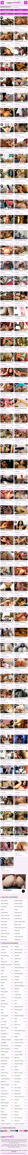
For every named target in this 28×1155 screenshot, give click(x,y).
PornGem (4, 532)
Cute (17, 45)
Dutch (7, 994)
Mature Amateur (21, 949)
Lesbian (7, 949)
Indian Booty (18, 939)
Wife (7, 1009)
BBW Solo (21, 1057)
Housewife (18, 152)
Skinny (3, 641)
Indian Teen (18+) (5, 915)
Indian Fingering (19, 900)
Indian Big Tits (18, 915)
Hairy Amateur (7, 1045)
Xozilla (17, 502)
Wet (21, 1084)
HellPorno (4, 777)
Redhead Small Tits (7, 1123)
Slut (20, 366)
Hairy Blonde (7, 1063)
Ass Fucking (21, 1087)
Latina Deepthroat (7, 1078)
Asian (17, 136)
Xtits (3, 670)
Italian (21, 1066)
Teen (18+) (7, 952)
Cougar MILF (21, 994)
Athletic (3, 840)
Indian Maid (4, 924)
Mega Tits (7, 1030)
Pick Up (21, 991)
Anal (3, 366)
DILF (7, 973)
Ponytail (7, 967)
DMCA (16, 1153)
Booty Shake (18, 924)
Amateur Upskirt (21, 1039)
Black (3, 121)
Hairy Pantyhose (7, 1057)
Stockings (9, 167)
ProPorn (4, 104)
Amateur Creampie (21, 1123)
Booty (11, 91)
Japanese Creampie (7, 1040)
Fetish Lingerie (7, 1051)
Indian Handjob (18, 903)
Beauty (6, 350)
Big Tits (11, 29)
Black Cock (21, 1024)
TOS (6, 1153)
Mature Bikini (7, 1114)
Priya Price (4, 457)
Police (7, 985)
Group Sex (21, 1105)
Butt (8, 75)
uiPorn (3, 135)
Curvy (17, 29)
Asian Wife (22, 136)
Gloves (7, 1069)
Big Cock (25, 106)
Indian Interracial (19, 936)
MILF (21, 1021)
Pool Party (21, 1033)
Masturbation (5, 136)
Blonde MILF (21, 1093)
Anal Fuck (7, 997)
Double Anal (21, 958)
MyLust (3, 181)
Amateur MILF (7, 946)
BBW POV (7, 1081)
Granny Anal (7, 976)
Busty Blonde (21, 997)
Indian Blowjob (4, 903)
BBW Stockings (7, 1102)
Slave (21, 1027)
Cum (21, 1102)
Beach (7, 1111)
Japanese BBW (21, 1054)
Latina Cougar (21, 1051)
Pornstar (21, 1099)
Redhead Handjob (21, 1015)
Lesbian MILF (21, 1045)
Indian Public (4, 900)
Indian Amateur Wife (20, 921)
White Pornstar (21, 1009)
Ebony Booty (4, 921)
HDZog (3, 868)
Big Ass (3, 45)
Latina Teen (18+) (21, 1042)
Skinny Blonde (7, 1015)
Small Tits (7, 1024)
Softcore (7, 1108)
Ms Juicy (10, 457)
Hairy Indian (4, 939)
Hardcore (18, 213)
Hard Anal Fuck (21, 1117)
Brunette (8, 45)
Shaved (6, 29)
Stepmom (21, 988)
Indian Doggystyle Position (21, 927)
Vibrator (7, 1054)
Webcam (9, 274)
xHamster (18, 89)
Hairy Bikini (7, 1117)
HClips (3, 807)
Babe (3, 198)
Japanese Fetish (21, 1063)
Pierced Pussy (7, 1072)
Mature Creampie (7, 1048)
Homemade (23, 243)
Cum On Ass (7, 1090)
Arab (9, 320)
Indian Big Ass (18, 912)
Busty (3, 152)
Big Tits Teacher (21, 1072)
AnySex (3, 28)
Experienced (7, 1060)
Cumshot (10, 610)
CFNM (7, 970)
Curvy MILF (21, 1075)
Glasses (17, 228)
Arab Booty (17, 933)
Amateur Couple (5, 534)
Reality (7, 1087)
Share (7, 1012)
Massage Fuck (7, 1093)
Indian (16, 909)
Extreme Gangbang (21, 985)
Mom (23, 45)
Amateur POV (7, 1105)
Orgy (21, 1012)
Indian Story (4, 930)
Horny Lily (18, 121)
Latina (7, 1018)
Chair (6, 779)
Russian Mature (7, 955)
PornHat (4, 456)
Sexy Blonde (7, 1033)
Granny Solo (7, 961)
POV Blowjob (21, 1078)
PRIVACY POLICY (11, 1153)
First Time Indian (19, 906)
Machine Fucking (21, 1060)
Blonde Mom (7, 979)
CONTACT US (23, 1153)
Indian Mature (4, 912)
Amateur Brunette (20, 259)
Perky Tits (21, 1120)
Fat (2, 29)
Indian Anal (4, 936)
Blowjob (3, 91)
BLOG (3, 1153)
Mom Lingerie (7, 991)
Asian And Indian (5, 933)
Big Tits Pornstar (21, 982)
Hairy (23, 305)
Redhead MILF (21, 952)
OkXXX (3, 73)
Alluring (17, 549)
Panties (7, 982)
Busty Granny (7, 1003)
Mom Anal (7, 1096)
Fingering (4, 167)
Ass (23, 29)
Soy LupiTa (4, 320)
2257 (19, 1153)
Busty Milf (23, 549)
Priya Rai (4, 473)
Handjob (4, 656)
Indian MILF (4, 906)
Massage (9, 289)
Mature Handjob (7, 1084)
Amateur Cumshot (20, 473)
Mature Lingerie (21, 1108)
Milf (21, 29)
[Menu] (2, 2)
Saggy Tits (21, 970)
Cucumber (21, 1081)
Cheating (22, 75)
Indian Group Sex (5, 918)
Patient (21, 1048)
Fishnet (7, 1066)
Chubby (6, 60)
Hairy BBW (7, 1042)
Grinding (21, 979)
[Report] (12, 28)
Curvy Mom (7, 1021)
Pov (24, 717)
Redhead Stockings (7, 964)
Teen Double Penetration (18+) (21, 1031)
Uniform (21, 1069)
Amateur (18, 91)
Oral (21, 1003)
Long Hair (7, 1036)
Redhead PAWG (21, 973)
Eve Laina (4, 763)
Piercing (7, 1006)
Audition (7, 1000)
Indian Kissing (18, 918)
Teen (22, 91)
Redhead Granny (21, 1006)
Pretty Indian (4, 927)
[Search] (25, 2)
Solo (10, 136)
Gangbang (18, 305)
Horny (17, 75)
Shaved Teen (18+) (21, 1096)
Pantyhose (21, 964)
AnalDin (17, 716)
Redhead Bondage (21, 967)
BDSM (21, 1036)
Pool (21, 1000)
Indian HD (17, 930)
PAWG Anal (7, 1075)
